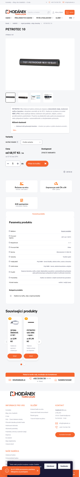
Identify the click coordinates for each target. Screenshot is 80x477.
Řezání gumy (34, 415)
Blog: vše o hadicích (19, 2)
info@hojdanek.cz (64, 423)
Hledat (49, 12)
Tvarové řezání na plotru (37, 418)
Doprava (8, 435)
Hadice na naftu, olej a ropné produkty (27, 296)
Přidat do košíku (34, 164)
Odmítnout (50, 466)
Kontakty (8, 2)
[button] (21, 364)
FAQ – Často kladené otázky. (14, 419)
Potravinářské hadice (12, 458)
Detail (14, 356)
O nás (28, 2)
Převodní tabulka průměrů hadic (15, 422)
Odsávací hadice (11, 455)
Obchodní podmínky (12, 428)
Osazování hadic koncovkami (39, 412)
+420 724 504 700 (64, 427)
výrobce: (10, 35)
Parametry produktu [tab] (38, 214)
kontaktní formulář (65, 380)
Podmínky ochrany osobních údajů (16, 431)
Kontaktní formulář (65, 434)
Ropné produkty (66, 231)
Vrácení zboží (10, 444)
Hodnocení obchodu (12, 425)
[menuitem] (9, 18)
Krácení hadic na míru (37, 409)
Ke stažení (9, 438)
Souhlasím (64, 466)
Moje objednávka (11, 441)
